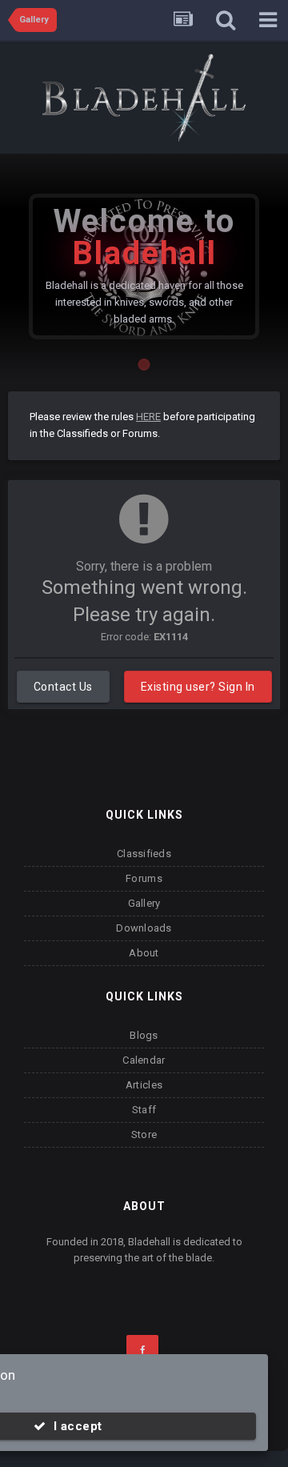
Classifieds (144, 854)
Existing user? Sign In (198, 686)
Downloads (143, 928)
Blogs (144, 1035)
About (143, 953)
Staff (144, 1110)
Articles (144, 1085)
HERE (148, 417)
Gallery (144, 903)
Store (144, 1134)
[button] (233, 266)
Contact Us (63, 686)
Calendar (143, 1060)
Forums (144, 878)
